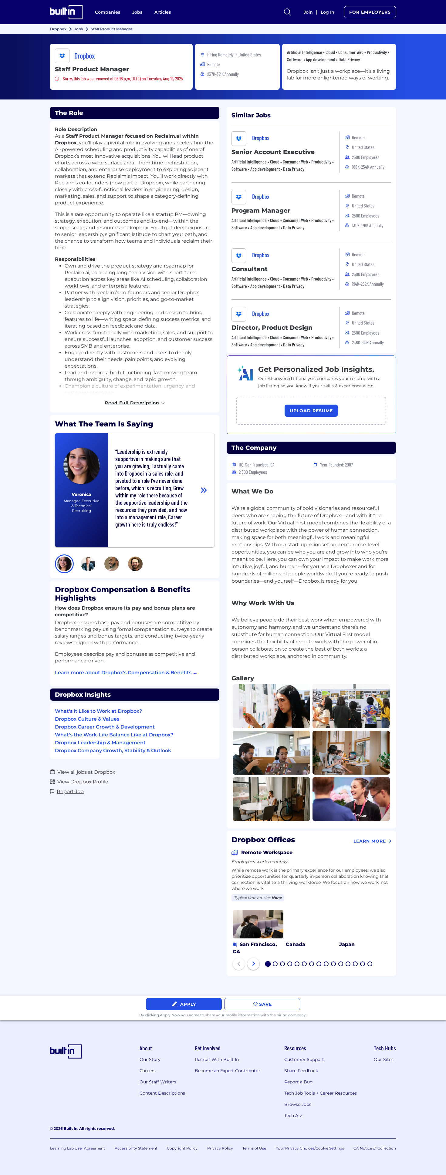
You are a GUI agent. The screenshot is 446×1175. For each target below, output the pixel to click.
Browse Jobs (297, 1104)
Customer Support (304, 1059)
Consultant (249, 269)
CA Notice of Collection (374, 1148)
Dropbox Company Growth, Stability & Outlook (113, 750)
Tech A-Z (293, 1115)
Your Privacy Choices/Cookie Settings (310, 1148)
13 (355, 964)
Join (308, 12)
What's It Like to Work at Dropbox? (98, 711)
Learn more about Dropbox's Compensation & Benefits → (126, 672)
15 (370, 964)
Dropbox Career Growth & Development (105, 727)
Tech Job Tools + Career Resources (320, 1093)
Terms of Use (254, 1148)
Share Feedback (301, 1070)
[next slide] (253, 964)
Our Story (150, 1059)
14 (363, 964)
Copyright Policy (182, 1148)
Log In (327, 12)
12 (348, 964)
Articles (162, 12)
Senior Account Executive (273, 152)
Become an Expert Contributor (227, 1070)
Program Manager (260, 210)
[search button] (287, 12)
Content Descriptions (162, 1093)
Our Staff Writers (158, 1082)
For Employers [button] (370, 12)
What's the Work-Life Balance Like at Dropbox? (114, 735)
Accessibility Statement (136, 1148)
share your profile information (232, 1015)
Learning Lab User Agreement (77, 1148)
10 (334, 964)
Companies (107, 12)
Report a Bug (298, 1082)
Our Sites (384, 1059)
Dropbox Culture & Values (87, 719)
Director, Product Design (272, 327)
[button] (64, 563)
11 (341, 964)
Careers (148, 1070)
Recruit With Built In (217, 1059)
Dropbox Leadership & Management (100, 743)
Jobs (137, 12)
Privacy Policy (220, 1148)
